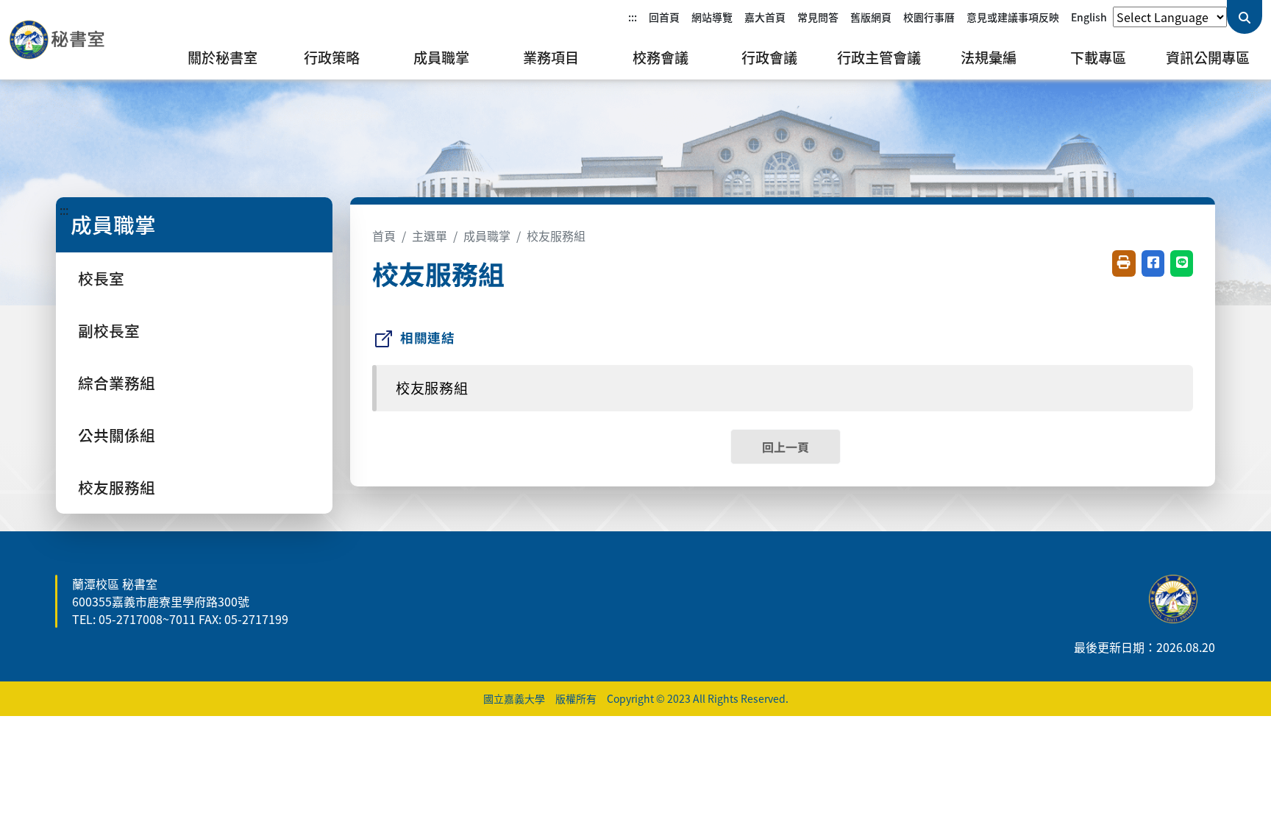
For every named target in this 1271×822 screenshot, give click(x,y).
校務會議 (660, 57)
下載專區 (1098, 57)
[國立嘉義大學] (88, 40)
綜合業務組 (116, 383)
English (1089, 17)
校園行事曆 (929, 17)
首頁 (384, 235)
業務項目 (551, 57)
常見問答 (818, 17)
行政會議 (769, 57)
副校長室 (109, 330)
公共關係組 (116, 435)
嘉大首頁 (765, 17)
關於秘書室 (222, 57)
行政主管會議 (879, 57)
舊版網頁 (870, 17)
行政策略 (332, 57)
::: (632, 17)
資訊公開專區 (1208, 57)
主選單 (429, 235)
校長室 (101, 278)
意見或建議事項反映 (1012, 17)
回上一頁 (785, 447)
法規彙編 (989, 57)
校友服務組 (116, 487)
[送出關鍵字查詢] (1244, 17)
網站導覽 (712, 17)
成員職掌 (441, 57)
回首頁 (664, 17)
